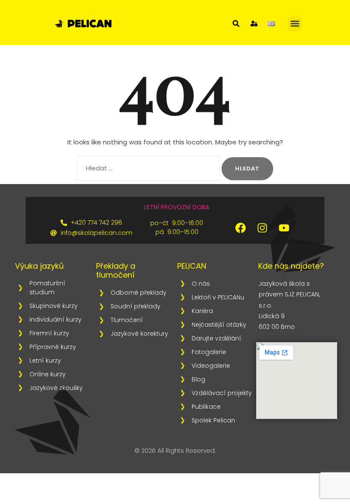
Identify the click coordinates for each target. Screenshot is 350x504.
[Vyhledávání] (148, 168)
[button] (295, 24)
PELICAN (191, 266)
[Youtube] (284, 227)
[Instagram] (262, 227)
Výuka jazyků (39, 266)
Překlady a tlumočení (115, 271)
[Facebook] (240, 227)
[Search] (236, 23)
